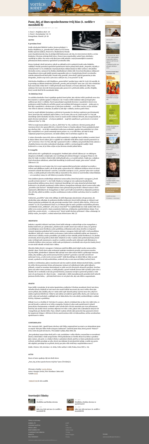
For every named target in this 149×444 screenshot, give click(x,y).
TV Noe (68, 432)
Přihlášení (109, 198)
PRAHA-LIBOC (32, 428)
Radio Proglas (70, 434)
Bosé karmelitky (34, 430)
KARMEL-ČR (32, 423)
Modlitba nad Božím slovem (47, 402)
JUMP (67, 423)
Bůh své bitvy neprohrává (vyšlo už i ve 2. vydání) (112, 155)
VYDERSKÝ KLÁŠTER (34, 425)
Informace (116, 198)
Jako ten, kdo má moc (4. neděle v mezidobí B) (49, 410)
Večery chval (69, 430)
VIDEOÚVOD (33, 381)
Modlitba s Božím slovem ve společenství (85, 403)
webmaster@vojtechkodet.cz (111, 437)
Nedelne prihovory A (112, 103)
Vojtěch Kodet (38, 6)
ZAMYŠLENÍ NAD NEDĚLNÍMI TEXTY (41, 28)
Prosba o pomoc (111, 42)
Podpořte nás (110, 191)
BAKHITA (31, 434)
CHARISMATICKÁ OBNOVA (36, 432)
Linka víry (68, 428)
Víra (67, 425)
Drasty (68, 437)
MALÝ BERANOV (33, 437)
